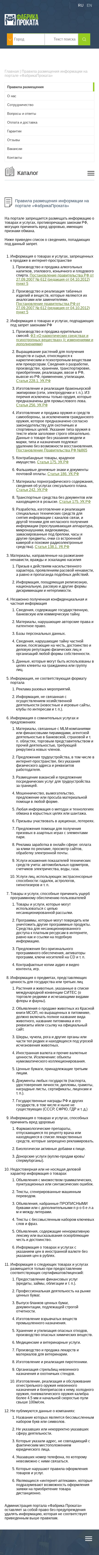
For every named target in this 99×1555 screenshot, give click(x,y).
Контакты (14, 157)
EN (89, 5)
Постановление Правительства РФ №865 (51, 450)
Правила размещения (25, 87)
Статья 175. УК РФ (53, 462)
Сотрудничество (20, 105)
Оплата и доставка (22, 122)
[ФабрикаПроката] (22, 24)
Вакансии (14, 149)
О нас (11, 96)
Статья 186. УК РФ (63, 474)
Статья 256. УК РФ (32, 405)
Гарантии (14, 131)
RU (81, 5)
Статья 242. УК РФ (32, 490)
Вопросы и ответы (21, 113)
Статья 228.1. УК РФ (33, 381)
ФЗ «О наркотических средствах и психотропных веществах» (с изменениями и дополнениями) (54, 340)
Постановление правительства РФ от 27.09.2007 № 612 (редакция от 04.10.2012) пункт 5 (55, 279)
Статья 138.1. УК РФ (52, 547)
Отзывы (13, 140)
